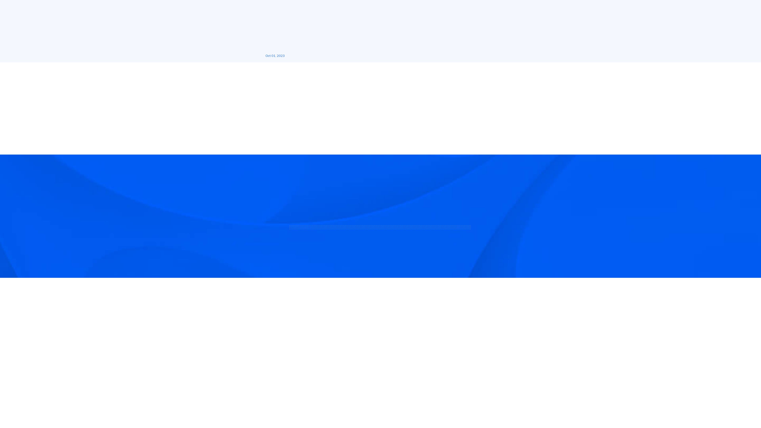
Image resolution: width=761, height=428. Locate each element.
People (494, 7)
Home (269, 69)
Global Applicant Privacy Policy (496, 400)
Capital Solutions (355, 342)
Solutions (335, 8)
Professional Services (359, 352)
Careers (408, 352)
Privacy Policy (462, 400)
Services (370, 8)
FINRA (297, 355)
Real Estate (401, 8)
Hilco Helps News (290, 69)
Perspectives (412, 361)
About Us (308, 8)
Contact (408, 342)
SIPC (304, 355)
